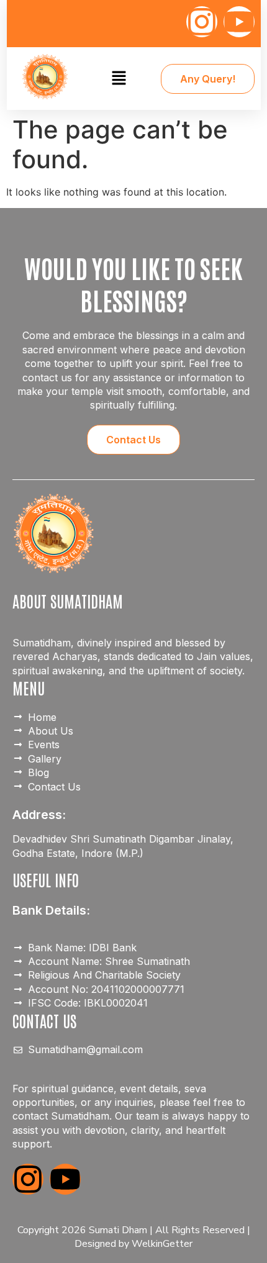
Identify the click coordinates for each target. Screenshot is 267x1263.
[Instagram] (201, 21)
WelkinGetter (162, 1244)
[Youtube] (239, 21)
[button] (118, 78)
